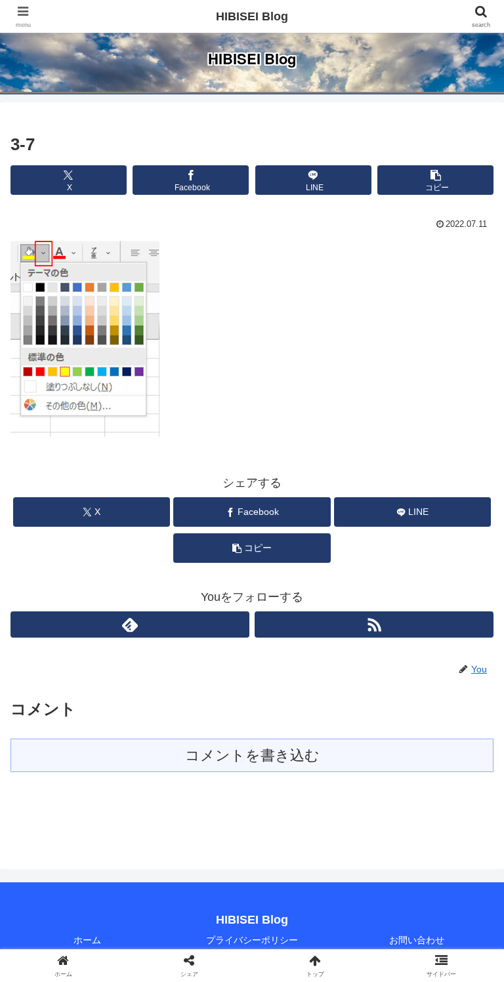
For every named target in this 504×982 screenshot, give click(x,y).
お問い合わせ (416, 940)
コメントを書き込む (252, 755)
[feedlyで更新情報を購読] (129, 624)
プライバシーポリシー (252, 940)
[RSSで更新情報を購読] (374, 624)
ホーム (87, 940)
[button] (435, 180)
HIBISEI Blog (252, 16)
